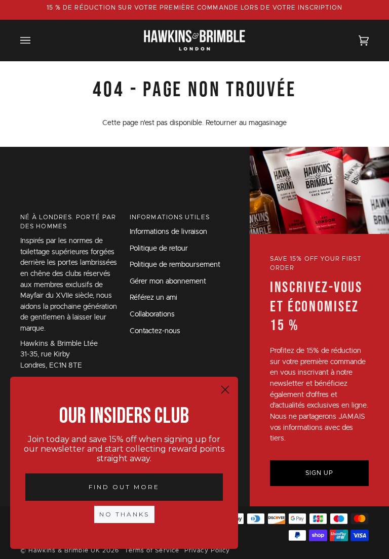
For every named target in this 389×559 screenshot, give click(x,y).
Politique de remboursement (175, 264)
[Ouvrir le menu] (35, 40)
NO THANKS (124, 514)
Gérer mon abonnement (168, 281)
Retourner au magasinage (246, 123)
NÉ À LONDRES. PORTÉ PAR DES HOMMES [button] (68, 221)
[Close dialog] (225, 389)
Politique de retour (159, 248)
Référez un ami (153, 297)
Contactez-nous (155, 331)
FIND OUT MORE (124, 487)
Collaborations (152, 314)
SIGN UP (319, 473)
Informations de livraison (168, 231)
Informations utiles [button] (170, 217)
